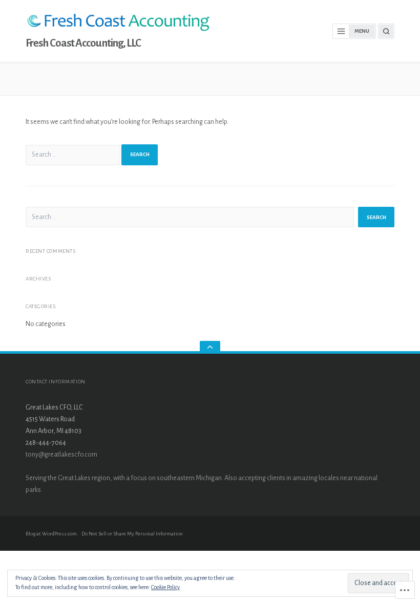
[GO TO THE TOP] (210, 347)
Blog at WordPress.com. (52, 533)
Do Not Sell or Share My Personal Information (132, 533)
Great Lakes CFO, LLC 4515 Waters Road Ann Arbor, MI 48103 (54, 419)
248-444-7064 (46, 442)
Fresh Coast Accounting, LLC (83, 43)
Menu (361, 31)
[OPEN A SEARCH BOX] (386, 31)
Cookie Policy (165, 587)
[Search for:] (73, 155)
